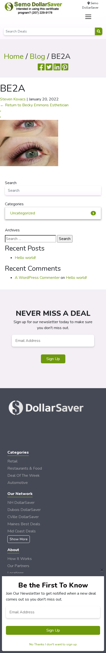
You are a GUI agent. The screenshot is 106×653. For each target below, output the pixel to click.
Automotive (17, 482)
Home (14, 56)
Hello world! (25, 257)
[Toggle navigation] (88, 17)
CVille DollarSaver (23, 517)
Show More (19, 539)
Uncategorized (52, 213)
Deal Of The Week (23, 475)
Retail (12, 461)
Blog (37, 56)
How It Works (19, 558)
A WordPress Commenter (37, 277)
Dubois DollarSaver (24, 509)
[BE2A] (29, 142)
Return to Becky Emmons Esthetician (34, 105)
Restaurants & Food (24, 468)
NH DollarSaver (21, 502)
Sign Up (53, 359)
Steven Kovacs (13, 99)
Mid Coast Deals (21, 531)
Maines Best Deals (23, 524)
